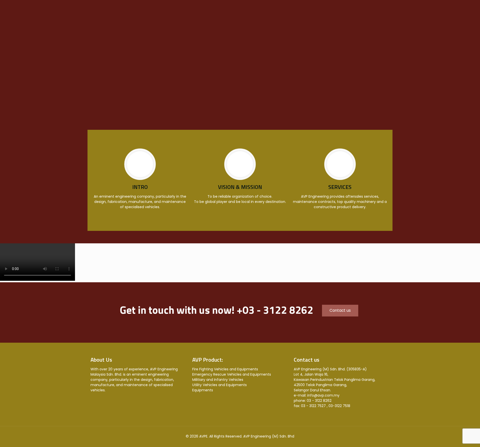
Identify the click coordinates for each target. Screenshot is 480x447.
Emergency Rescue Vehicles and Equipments (231, 374)
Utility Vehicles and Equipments (219, 384)
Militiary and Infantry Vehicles (217, 379)
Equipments (202, 390)
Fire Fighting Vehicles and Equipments (225, 369)
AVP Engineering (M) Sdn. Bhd (268, 436)
